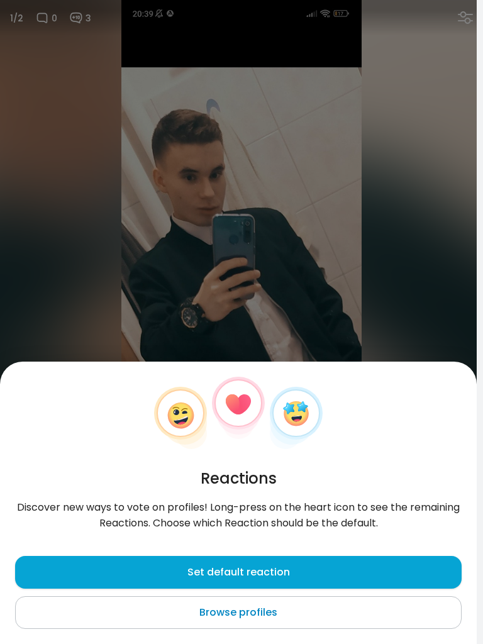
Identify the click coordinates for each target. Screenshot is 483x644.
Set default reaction (238, 572)
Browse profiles (238, 612)
